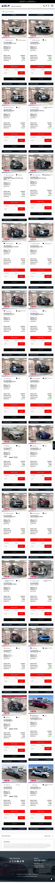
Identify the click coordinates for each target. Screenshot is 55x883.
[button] (25, 28)
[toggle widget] (51, 879)
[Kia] (5, 6)
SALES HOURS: (22, 1)
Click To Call (14, 78)
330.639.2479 (22, 83)
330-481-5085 (39, 860)
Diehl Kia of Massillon (8, 83)
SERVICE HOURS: (31, 1)
